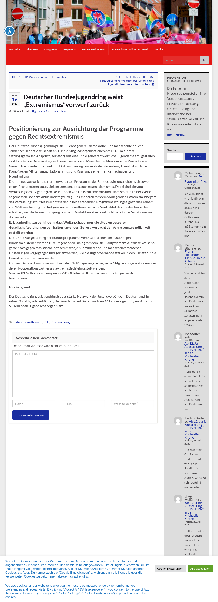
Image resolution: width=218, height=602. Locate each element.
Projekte (68, 49)
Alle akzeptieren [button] (200, 568)
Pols (46, 322)
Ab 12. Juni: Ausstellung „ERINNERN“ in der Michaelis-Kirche (194, 351)
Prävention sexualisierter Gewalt (130, 49)
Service (159, 49)
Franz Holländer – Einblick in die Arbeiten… (194, 256)
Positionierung (60, 322)
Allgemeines (38, 111)
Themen (31, 49)
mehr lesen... (176, 134)
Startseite (14, 49)
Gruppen (49, 49)
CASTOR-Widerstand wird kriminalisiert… (44, 77)
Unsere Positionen (92, 49)
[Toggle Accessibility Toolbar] (9, 31)
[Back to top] (208, 592)
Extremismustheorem (58, 111)
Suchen (172, 150)
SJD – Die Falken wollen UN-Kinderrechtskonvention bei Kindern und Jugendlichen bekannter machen (127, 80)
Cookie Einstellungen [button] (170, 568)
